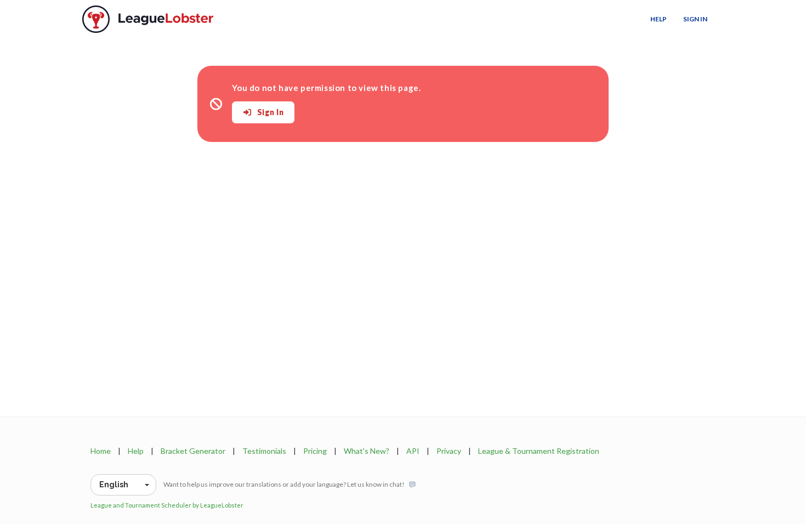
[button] (123, 484)
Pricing (315, 450)
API (412, 450)
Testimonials (264, 450)
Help (658, 19)
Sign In (695, 19)
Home (100, 450)
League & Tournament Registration (538, 450)
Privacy (448, 450)
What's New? (366, 450)
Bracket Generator (193, 450)
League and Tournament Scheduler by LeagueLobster (166, 505)
